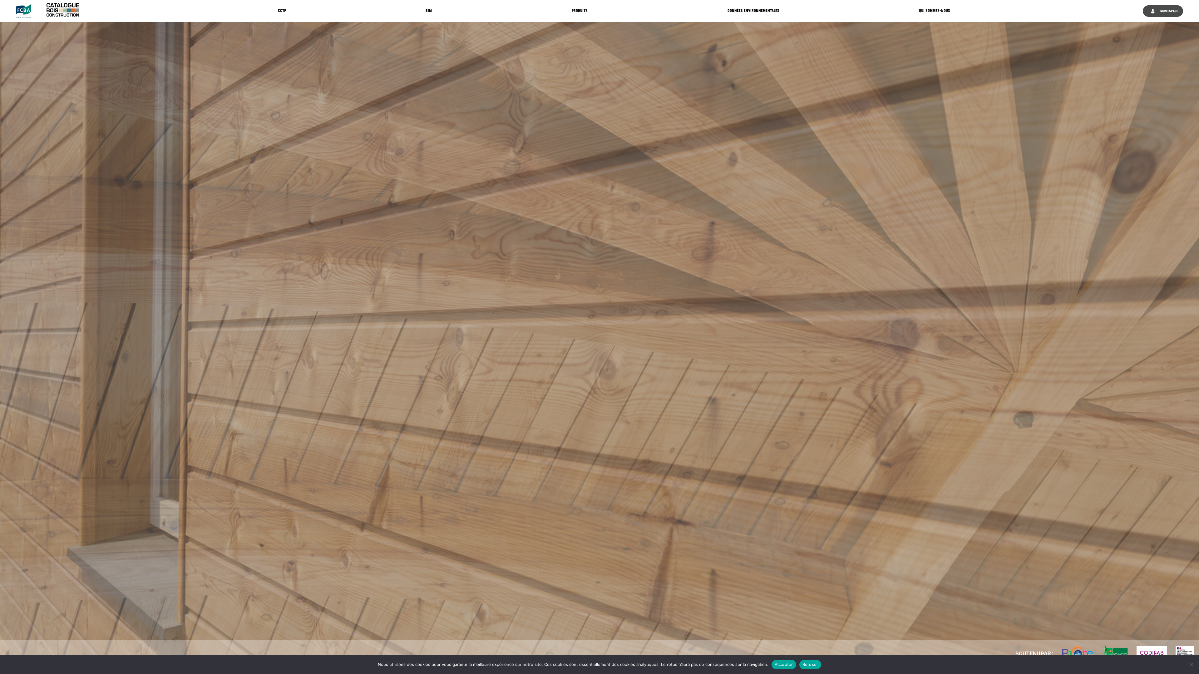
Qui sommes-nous (934, 10)
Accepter (784, 664)
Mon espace (1169, 11)
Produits (580, 10)
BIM (429, 10)
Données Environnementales (753, 10)
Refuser (810, 664)
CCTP (282, 10)
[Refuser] (1191, 665)
